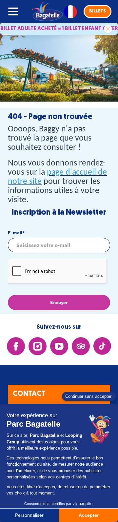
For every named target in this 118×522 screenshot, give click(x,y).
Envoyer (59, 302)
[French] (70, 11)
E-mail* (16, 233)
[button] (97, 11)
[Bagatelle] (46, 11)
